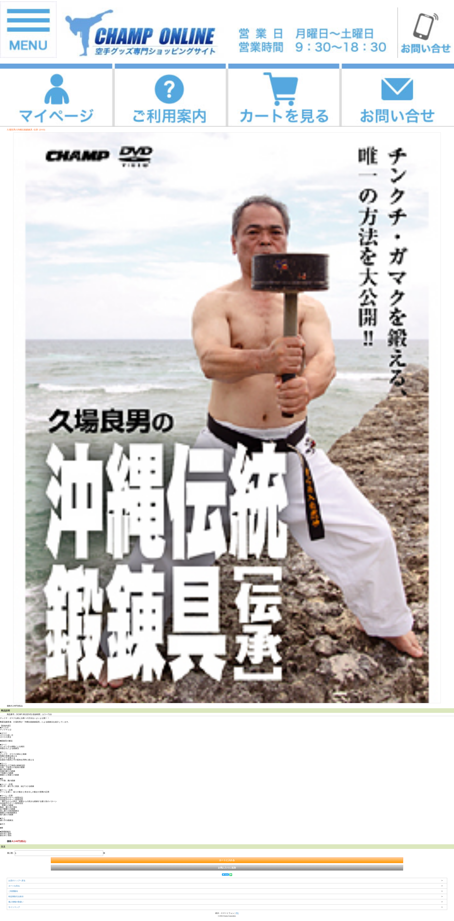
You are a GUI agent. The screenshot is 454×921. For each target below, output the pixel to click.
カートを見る (14, 886)
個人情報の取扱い (16, 902)
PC (237, 913)
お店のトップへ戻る (16, 881)
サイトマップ (14, 907)
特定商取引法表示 (16, 896)
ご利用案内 (13, 891)
